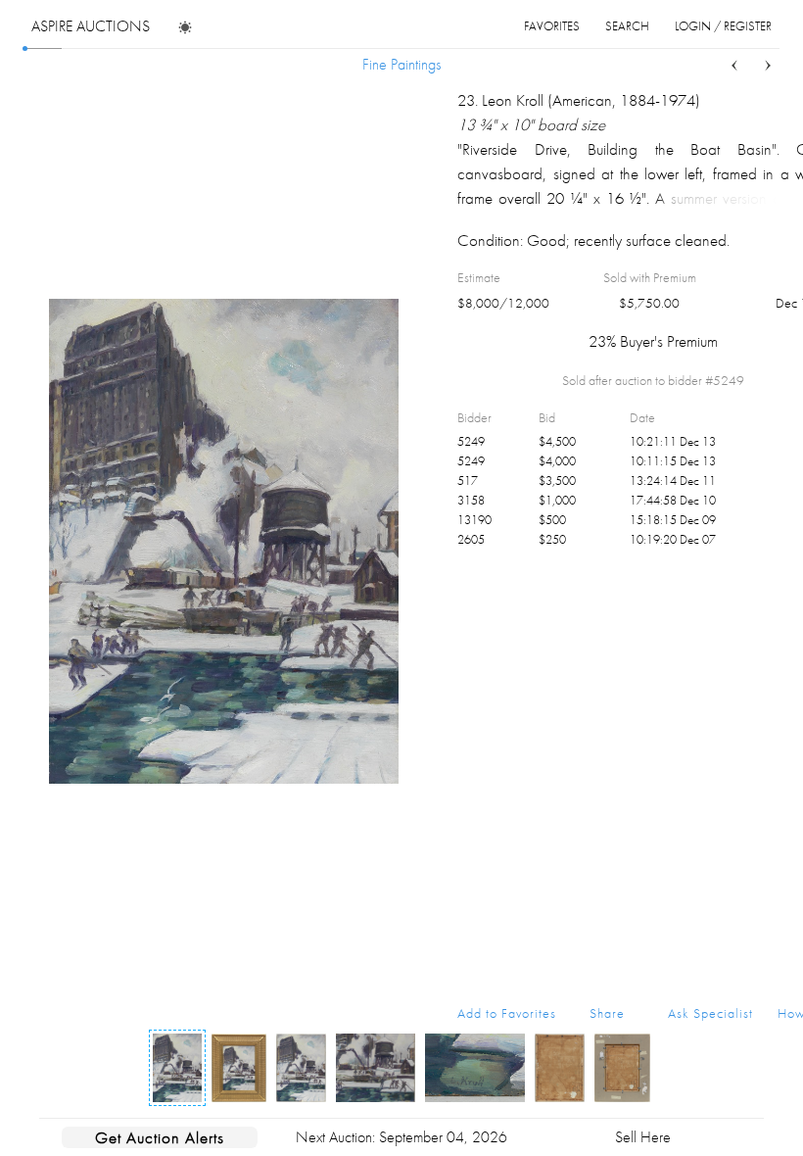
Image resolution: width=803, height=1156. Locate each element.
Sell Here (643, 1137)
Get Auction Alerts (159, 1137)
